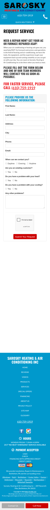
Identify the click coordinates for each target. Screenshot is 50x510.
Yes (9, 172)
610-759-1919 (25, 421)
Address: (9, 124)
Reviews (25, 372)
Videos (25, 377)
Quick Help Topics (24, 22)
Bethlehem (22, 477)
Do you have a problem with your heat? (22, 176)
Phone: (8, 141)
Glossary (25, 415)
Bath (14, 477)
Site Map (25, 411)
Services (25, 387)
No (16, 172)
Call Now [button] (37, 505)
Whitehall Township (25, 482)
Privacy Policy (25, 406)
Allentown (6, 477)
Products (25, 382)
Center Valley (33, 477)
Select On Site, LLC (30, 492)
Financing (25, 396)
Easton (43, 477)
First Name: (10, 106)
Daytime (11, 163)
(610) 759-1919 (23, 88)
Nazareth (28, 480)
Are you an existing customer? (18, 168)
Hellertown (8, 480)
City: (7, 132)
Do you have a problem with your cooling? (24, 185)
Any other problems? (14, 193)
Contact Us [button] (13, 505)
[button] (25, 236)
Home (25, 367)
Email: (8, 150)
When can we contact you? (17, 159)
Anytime (32, 163)
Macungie (19, 480)
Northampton (39, 480)
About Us (25, 401)
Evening (21, 163)
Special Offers (25, 391)
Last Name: (10, 115)
